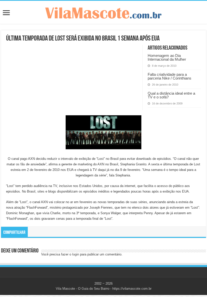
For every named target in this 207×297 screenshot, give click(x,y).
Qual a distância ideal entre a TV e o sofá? (171, 95)
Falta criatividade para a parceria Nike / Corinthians (169, 76)
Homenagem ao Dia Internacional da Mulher (167, 57)
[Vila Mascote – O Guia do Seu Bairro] (103, 12)
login (75, 254)
